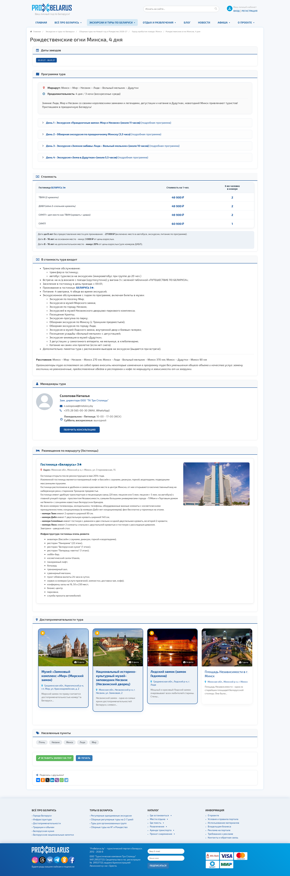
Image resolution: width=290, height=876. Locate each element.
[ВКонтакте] (38, 780)
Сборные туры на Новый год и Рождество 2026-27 (103, 31)
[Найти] (215, 8)
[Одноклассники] (43, 780)
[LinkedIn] (52, 780)
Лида (82, 742)
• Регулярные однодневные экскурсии (111, 815)
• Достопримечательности (46, 823)
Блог (187, 22)
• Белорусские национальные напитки (53, 834)
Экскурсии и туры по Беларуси (111, 22)
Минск (69, 742)
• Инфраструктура (42, 819)
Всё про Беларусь (67, 22)
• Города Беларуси (42, 815)
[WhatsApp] (62, 780)
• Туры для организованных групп (108, 823)
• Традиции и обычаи (43, 827)
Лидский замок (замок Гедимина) (168, 674)
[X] (47, 780)
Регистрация (249, 10)
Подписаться (158, 865)
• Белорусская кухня (43, 831)
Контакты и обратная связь (223, 837)
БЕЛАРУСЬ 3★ (58, 187)
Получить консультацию (80, 429)
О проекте (245, 22)
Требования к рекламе (220, 833)
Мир (94, 742)
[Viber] (57, 780)
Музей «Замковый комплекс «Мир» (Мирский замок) (62, 676)
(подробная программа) (108, 122)
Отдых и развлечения (158, 22)
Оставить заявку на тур (55, 758)
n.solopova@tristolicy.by (78, 405)
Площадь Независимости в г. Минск (226, 674)
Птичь (42, 742)
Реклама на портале (219, 830)
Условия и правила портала (223, 819)
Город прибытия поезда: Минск (147, 31)
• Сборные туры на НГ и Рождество (109, 827)
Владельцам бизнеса (219, 826)
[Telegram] (66, 780)
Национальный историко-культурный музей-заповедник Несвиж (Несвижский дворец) (116, 678)
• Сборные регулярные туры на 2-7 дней (111, 819)
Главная (41, 22)
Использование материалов (223, 822)
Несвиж (56, 742)
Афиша (223, 22)
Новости (204, 22)
